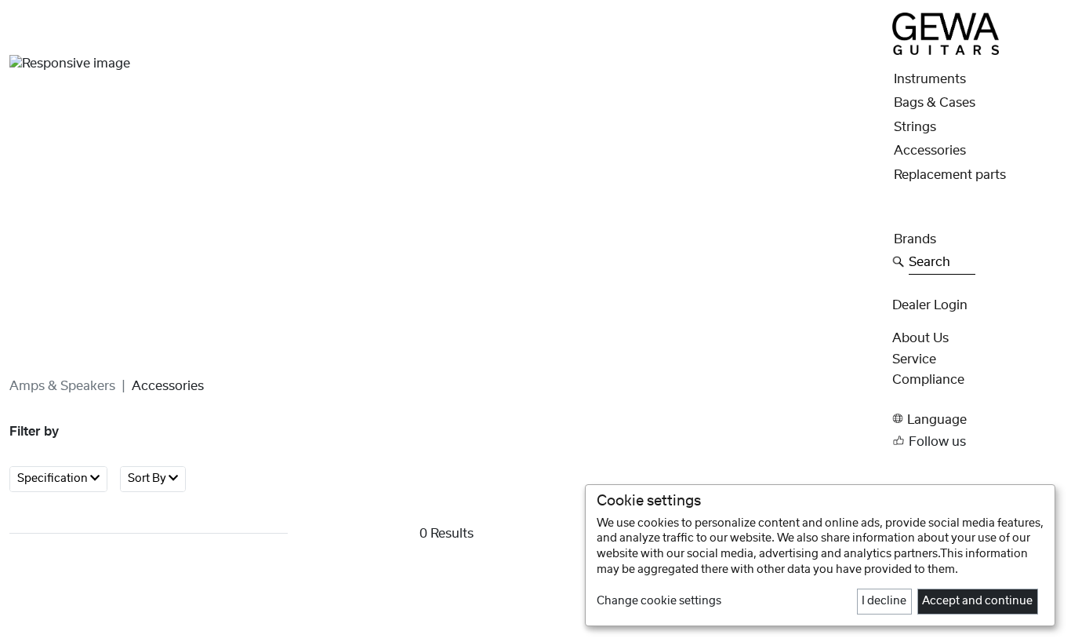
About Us (920, 338)
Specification (53, 478)
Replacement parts (950, 175)
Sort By (148, 478)
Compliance (928, 380)
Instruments (930, 79)
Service (914, 358)
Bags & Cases (934, 103)
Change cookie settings (659, 601)
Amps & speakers (62, 386)
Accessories (930, 150)
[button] (977, 419)
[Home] (945, 33)
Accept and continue (977, 601)
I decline (884, 601)
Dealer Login (930, 304)
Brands (915, 239)
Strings (915, 127)
